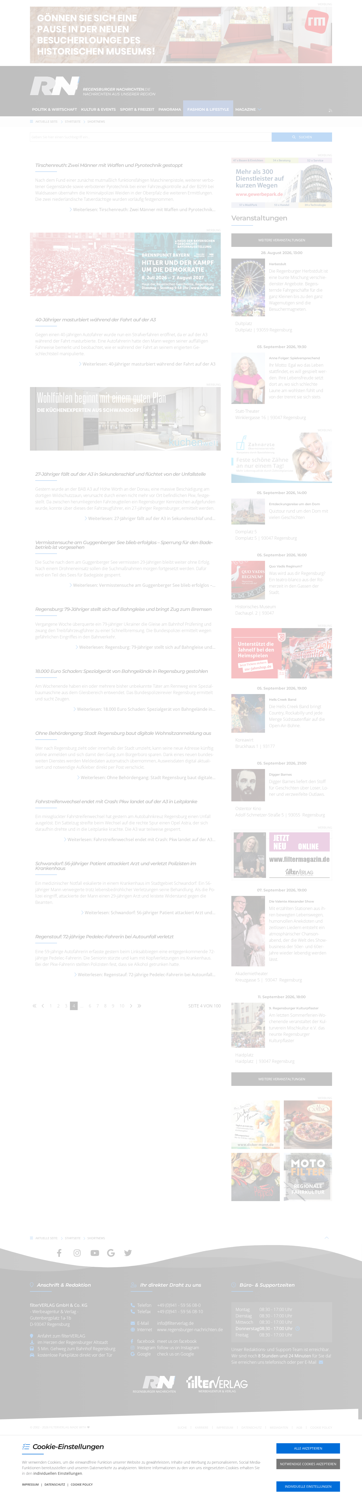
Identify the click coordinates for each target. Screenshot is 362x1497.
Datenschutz (55, 1484)
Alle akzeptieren (308, 1448)
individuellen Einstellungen (57, 1473)
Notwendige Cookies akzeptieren (308, 1464)
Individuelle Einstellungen (308, 1486)
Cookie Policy (82, 1484)
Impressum (30, 1484)
